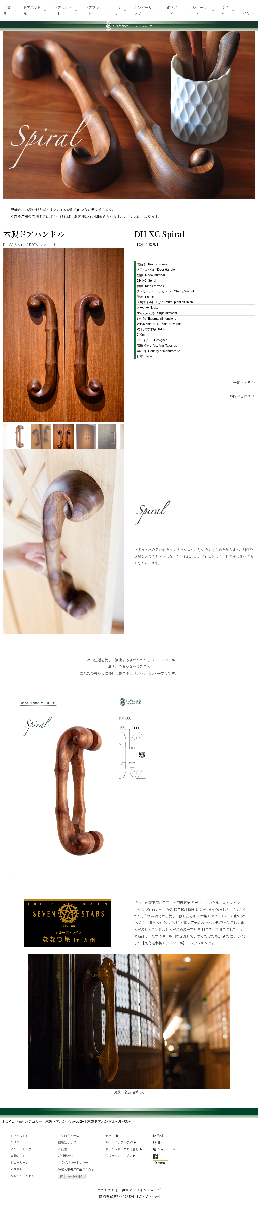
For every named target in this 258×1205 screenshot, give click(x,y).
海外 (160, 1135)
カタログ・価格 (68, 1135)
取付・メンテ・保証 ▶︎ (120, 1142)
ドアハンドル (20, 1135)
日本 (160, 1142)
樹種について (67, 1142)
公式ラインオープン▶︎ (120, 1155)
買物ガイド (18, 1155)
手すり (15, 1142)
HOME (8, 1121)
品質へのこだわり (23, 1176)
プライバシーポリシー (73, 1162)
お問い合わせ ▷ (242, 395)
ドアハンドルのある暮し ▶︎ (123, 1149)
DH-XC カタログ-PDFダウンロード (30, 244)
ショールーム (20, 1162)
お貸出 (62, 1149)
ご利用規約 (65, 1155)
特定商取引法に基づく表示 (76, 1169)
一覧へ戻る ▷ (244, 382)
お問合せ (17, 1169)
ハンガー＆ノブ (21, 1149)
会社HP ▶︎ (112, 1135)
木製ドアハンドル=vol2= (64, 1121)
